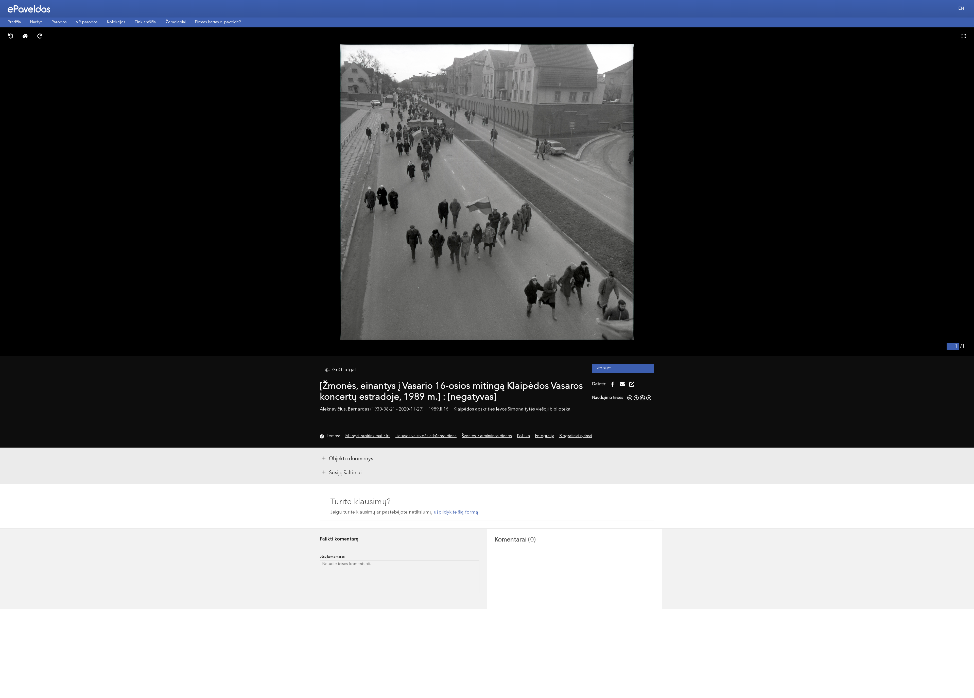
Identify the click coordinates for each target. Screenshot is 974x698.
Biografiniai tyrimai (575, 436)
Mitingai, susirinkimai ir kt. (367, 436)
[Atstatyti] (25, 36)
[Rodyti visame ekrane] (964, 36)
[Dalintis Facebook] (612, 384)
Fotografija (544, 436)
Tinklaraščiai (145, 22)
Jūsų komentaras (332, 556)
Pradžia (14, 22)
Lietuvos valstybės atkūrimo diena (426, 436)
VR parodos (87, 22)
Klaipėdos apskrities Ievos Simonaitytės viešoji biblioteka (512, 409)
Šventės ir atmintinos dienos (487, 436)
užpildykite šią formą (456, 512)
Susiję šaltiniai (345, 472)
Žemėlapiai (176, 22)
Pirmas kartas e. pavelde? (218, 22)
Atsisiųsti (604, 368)
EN (961, 9)
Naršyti (36, 22)
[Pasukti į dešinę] (39, 36)
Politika (523, 436)
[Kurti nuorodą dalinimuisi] (631, 384)
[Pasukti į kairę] (10, 36)
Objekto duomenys (351, 459)
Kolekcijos (116, 22)
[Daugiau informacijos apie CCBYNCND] (639, 398)
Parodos (59, 22)
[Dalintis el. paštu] (622, 384)
